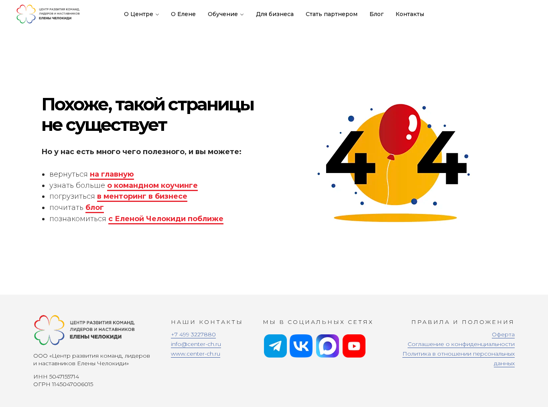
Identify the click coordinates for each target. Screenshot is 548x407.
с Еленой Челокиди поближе (165, 218)
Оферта (503, 334)
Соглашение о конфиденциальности (461, 344)
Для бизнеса (275, 14)
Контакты (410, 14)
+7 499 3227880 (193, 334)
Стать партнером (331, 14)
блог (94, 207)
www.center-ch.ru (195, 353)
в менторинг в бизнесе (142, 196)
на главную (112, 174)
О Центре (138, 14)
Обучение (223, 14)
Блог (376, 14)
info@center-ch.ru (196, 344)
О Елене (183, 14)
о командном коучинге (152, 185)
